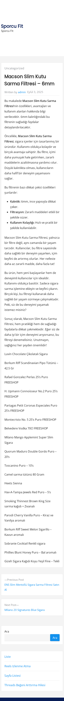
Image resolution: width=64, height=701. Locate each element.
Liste (7, 657)
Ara (6, 631)
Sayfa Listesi (12, 676)
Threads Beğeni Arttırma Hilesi (24, 685)
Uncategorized (14, 68)
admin (22, 92)
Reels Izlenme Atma (17, 666)
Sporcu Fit (12, 26)
